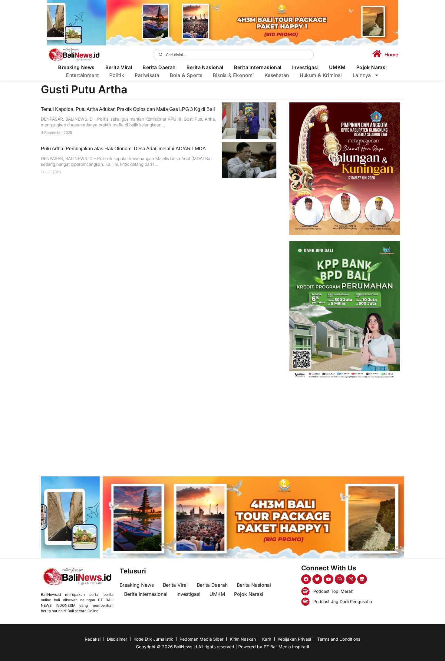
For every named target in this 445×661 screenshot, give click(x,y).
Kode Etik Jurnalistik (153, 639)
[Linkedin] (362, 579)
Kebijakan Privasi (294, 639)
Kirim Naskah (243, 639)
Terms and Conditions (338, 639)
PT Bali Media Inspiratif (286, 646)
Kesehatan (277, 75)
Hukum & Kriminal (321, 75)
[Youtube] (328, 579)
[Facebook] (306, 579)
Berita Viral (118, 67)
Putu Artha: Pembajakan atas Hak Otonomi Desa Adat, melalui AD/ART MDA (123, 148)
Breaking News (76, 67)
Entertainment (82, 75)
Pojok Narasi (371, 67)
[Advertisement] (344, 428)
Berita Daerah (159, 67)
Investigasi (305, 67)
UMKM (337, 67)
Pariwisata (147, 75)
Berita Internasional (258, 67)
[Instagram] (351, 579)
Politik (116, 75)
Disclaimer (117, 639)
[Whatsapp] (339, 579)
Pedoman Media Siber (201, 639)
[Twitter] (317, 579)
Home (391, 55)
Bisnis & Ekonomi (233, 75)
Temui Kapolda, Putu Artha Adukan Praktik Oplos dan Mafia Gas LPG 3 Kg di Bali (128, 109)
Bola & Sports (186, 75)
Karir (266, 639)
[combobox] (233, 54)
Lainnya (362, 75)
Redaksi (93, 639)
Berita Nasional (204, 67)
